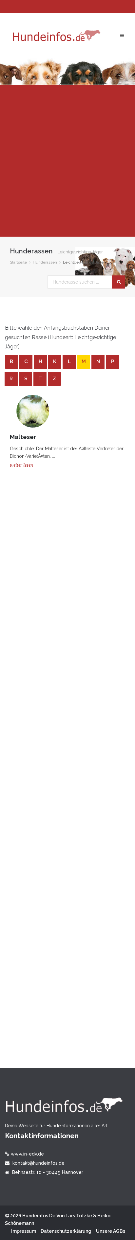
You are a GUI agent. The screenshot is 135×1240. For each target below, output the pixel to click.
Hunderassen (45, 262)
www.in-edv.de (27, 1154)
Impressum (23, 1231)
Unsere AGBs (110, 1231)
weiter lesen (21, 465)
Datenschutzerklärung (66, 1231)
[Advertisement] (67, 160)
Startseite (18, 262)
